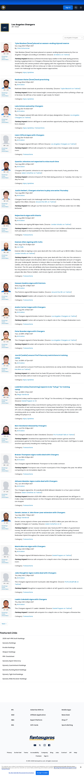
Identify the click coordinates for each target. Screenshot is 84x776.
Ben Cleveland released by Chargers (31, 426)
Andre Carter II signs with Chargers (30, 307)
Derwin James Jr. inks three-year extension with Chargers (40, 512)
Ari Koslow (21, 84)
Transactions (39, 128)
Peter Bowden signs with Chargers (30, 331)
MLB (12, 715)
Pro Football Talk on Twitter (63, 435)
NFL (12, 710)
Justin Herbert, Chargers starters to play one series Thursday (41, 190)
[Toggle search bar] (76, 7)
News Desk (66, 715)
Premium (38, 756)
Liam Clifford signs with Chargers (29, 135)
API (70, 752)
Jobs (57, 752)
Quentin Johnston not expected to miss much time (37, 161)
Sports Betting (67, 725)
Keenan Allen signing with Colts (28, 242)
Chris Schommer (23, 48)
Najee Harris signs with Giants (28, 215)
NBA (12, 720)
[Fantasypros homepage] (3, 9)
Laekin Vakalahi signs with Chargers (31, 599)
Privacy (9, 752)
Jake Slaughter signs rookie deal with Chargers (35, 573)
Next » (4, 624)
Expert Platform (36, 720)
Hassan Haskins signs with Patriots (30, 283)
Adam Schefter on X (53, 524)
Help (75, 752)
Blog (51, 752)
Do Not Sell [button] (17, 752)
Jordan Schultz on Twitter (60, 224)
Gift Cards (34, 725)
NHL (12, 725)
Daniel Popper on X (29, 401)
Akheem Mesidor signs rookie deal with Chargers (36, 481)
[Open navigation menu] (81, 7)
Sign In (46, 756)
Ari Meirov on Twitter (61, 55)
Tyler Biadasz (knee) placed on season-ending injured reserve (42, 43)
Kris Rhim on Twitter (22, 369)
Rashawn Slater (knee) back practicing (32, 79)
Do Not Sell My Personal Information (21, 773)
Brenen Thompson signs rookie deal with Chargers (37, 454)
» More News (5, 59)
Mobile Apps (66, 710)
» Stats (3, 58)
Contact (64, 752)
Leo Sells (20, 247)
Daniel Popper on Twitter (61, 555)
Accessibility (34, 752)
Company (44, 752)
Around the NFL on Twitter (45, 202)
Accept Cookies (42, 773)
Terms (26, 752)
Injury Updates (28, 72)
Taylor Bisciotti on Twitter (70, 88)
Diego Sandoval (23, 394)
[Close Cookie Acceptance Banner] (80, 767)
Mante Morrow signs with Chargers (30, 546)
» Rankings (4, 56)
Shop (64, 720)
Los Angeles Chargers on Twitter (63, 144)
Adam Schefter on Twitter (31, 173)
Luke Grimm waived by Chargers (29, 106)
